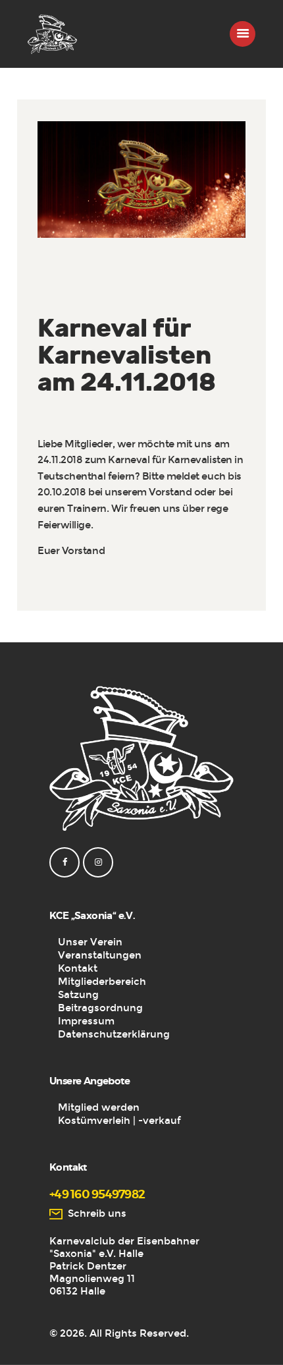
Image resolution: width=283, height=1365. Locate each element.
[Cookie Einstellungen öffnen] (23, 1348)
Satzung (78, 995)
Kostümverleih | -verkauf (119, 1121)
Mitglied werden (99, 1107)
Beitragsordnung (100, 1008)
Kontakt (77, 968)
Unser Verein (90, 942)
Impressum (86, 1021)
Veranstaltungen (100, 955)
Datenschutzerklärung (114, 1034)
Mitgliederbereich (102, 982)
